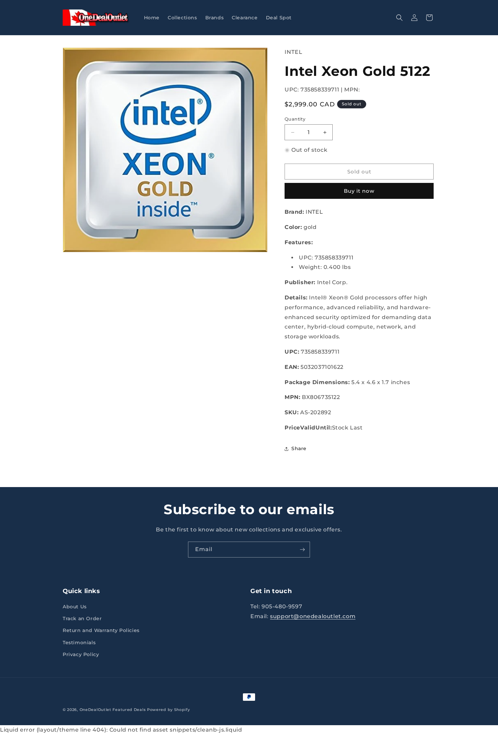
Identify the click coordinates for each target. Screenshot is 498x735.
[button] (399, 17)
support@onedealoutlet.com (312, 616)
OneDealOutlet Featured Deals (113, 709)
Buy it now (359, 191)
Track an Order (82, 618)
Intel (294, 52)
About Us (75, 607)
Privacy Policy (81, 654)
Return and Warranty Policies (101, 630)
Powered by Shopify (168, 709)
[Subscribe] (302, 550)
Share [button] (299, 448)
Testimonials (79, 642)
